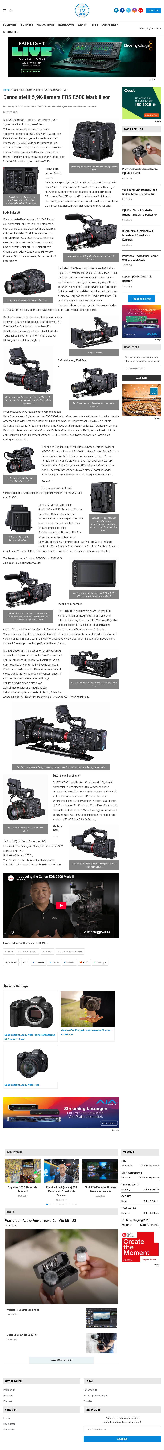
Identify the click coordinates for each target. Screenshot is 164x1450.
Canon (9, 951)
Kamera (47, 951)
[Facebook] (122, 10)
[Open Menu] (4, 10)
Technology (65, 24)
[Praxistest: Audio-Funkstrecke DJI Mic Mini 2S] (61, 1266)
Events (82, 24)
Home (6, 89)
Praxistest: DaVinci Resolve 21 (22, 1309)
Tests (94, 24)
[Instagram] (134, 10)
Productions (45, 24)
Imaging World (130, 1184)
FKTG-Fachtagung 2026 (135, 1220)
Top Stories (15, 1152)
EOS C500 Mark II (27, 951)
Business (27, 24)
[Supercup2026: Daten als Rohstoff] (23, 1170)
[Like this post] (26, 962)
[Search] (10, 10)
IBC (123, 1161)
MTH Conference (131, 1172)
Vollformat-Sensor (70, 951)
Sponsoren (10, 32)
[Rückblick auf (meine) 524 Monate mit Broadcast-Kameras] (61, 1170)
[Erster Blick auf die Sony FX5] (101, 1343)
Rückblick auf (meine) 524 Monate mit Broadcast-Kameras (137, 235)
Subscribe (153, 10)
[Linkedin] (116, 10)
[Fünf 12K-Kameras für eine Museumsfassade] (100, 1170)
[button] (9, 1182)
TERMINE (128, 1152)
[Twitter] (128, 10)
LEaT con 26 (128, 1208)
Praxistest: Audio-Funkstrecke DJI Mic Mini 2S (40, 1220)
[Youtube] (140, 10)
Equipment (10, 24)
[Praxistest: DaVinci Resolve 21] (101, 1318)
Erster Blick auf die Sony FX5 (22, 1334)
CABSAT (126, 1196)
